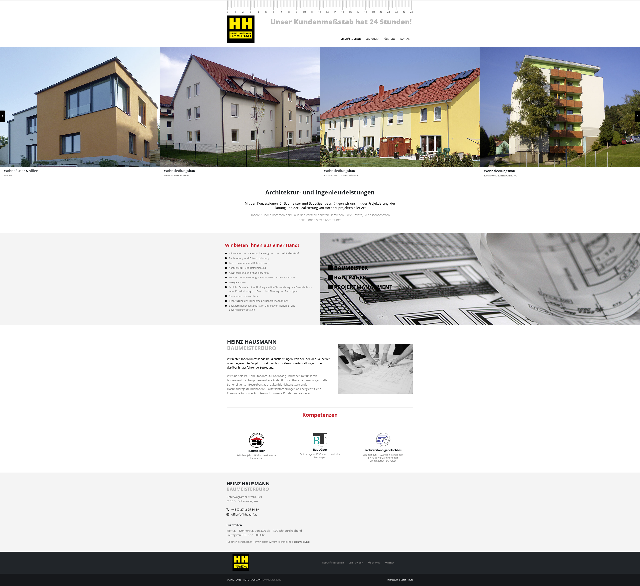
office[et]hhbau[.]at (244, 514)
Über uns (389, 38)
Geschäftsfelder (350, 38)
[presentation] (2, 116)
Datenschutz (406, 579)
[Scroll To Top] (634, 582)
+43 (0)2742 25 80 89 (245, 509)
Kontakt (405, 38)
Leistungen (372, 38)
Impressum (392, 579)
